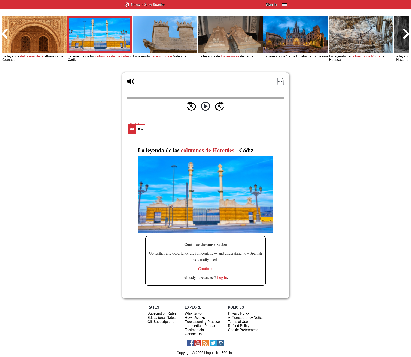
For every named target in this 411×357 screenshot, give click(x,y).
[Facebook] (190, 343)
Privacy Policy (239, 313)
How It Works (195, 317)
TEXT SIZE (133, 123)
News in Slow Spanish (133, 4)
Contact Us (193, 334)
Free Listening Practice (202, 322)
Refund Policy (238, 326)
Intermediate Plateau (200, 326)
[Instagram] (220, 343)
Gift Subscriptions (160, 322)
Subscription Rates (161, 313)
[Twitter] (213, 343)
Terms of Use (238, 322)
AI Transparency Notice (246, 317)
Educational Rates (161, 317)
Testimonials (194, 330)
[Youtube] (197, 343)
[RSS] (205, 343)
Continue (205, 268)
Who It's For (194, 313)
